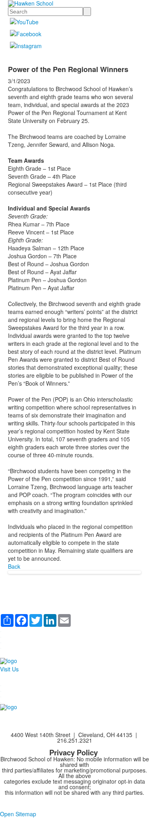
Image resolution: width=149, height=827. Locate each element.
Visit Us (9, 669)
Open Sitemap (18, 814)
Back (14, 566)
